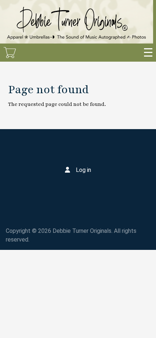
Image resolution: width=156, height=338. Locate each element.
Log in (83, 169)
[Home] (76, 22)
